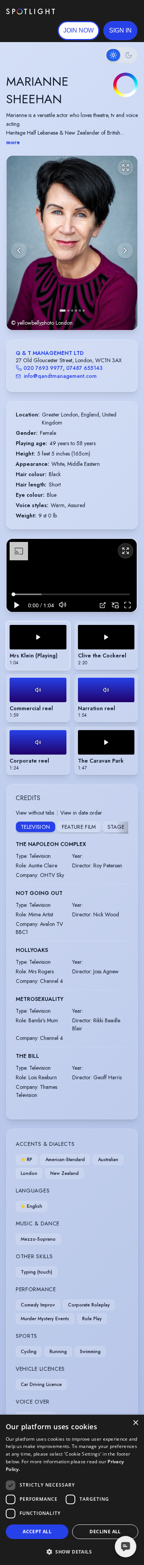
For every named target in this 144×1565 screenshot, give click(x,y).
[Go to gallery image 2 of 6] (68, 310)
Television (35, 827)
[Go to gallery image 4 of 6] (76, 310)
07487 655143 (84, 368)
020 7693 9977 (43, 368)
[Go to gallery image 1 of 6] (63, 310)
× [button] (135, 1423)
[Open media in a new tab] (103, 605)
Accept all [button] (37, 1531)
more (13, 142)
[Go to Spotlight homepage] (30, 11)
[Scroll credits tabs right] (122, 828)
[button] (120, 30)
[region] (72, 575)
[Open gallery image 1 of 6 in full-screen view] (72, 243)
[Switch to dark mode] (121, 55)
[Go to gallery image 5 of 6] (80, 310)
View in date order (81, 813)
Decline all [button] (105, 1531)
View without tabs (35, 813)
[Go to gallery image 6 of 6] (84, 310)
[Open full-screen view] (125, 167)
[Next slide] (125, 250)
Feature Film (79, 827)
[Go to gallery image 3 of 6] (72, 310)
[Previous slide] (18, 250)
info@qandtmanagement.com (60, 376)
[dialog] (72, 1490)
